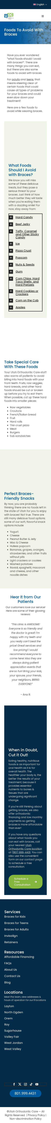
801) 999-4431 (22, 852)
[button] (25, 217)
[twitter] (19, 1084)
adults (16, 79)
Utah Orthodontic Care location (25, 846)
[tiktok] (31, 1084)
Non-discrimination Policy (26, 1118)
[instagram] (25, 1084)
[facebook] (14, 1084)
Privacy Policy (36, 1115)
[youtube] (36, 1084)
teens (29, 79)
